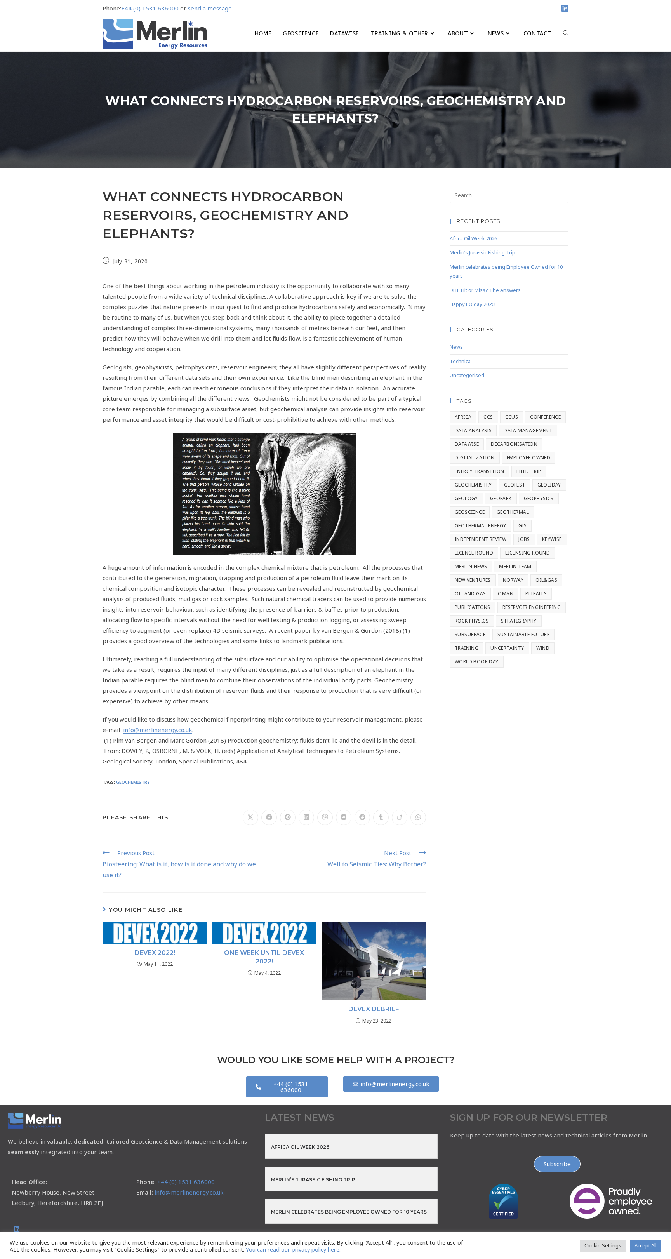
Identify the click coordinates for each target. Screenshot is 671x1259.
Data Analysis (473, 430)
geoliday (549, 485)
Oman (505, 593)
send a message (210, 8)
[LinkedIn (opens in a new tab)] (563, 8)
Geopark (501, 498)
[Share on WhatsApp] (418, 817)
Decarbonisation (514, 444)
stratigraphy (519, 620)
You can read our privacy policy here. (293, 1249)
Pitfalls (536, 593)
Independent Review (480, 539)
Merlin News (471, 566)
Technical (461, 361)
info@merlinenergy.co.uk (157, 730)
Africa (463, 417)
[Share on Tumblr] (381, 817)
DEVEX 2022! (154, 952)
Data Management (528, 430)
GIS (522, 525)
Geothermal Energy (480, 525)
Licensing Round (527, 553)
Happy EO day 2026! (472, 304)
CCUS (511, 417)
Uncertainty (507, 648)
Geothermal (513, 512)
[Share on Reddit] (362, 817)
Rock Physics (472, 620)
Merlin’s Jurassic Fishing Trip (482, 252)
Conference (545, 417)
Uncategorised (467, 375)
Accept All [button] (645, 1245)
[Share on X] (250, 817)
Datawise (467, 444)
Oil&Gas (546, 580)
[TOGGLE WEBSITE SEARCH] (565, 33)
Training (466, 648)
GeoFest (514, 485)
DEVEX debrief (373, 1009)
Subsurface (470, 634)
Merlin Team (515, 566)
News (456, 346)
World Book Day (477, 661)
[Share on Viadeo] (399, 817)
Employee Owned (529, 457)
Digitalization (475, 457)
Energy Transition (479, 471)
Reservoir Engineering (531, 607)
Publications (472, 607)
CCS (488, 417)
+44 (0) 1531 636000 (150, 8)
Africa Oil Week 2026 (473, 238)
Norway (513, 580)
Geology (466, 498)
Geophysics (539, 498)
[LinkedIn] (16, 1229)
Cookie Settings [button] (602, 1245)
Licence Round (474, 553)
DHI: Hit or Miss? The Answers (485, 290)
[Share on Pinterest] (288, 817)
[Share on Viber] (325, 817)
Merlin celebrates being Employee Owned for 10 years (349, 1212)
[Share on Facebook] (269, 817)
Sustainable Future (523, 634)
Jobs (524, 539)
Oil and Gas (470, 593)
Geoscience (470, 512)
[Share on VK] (343, 817)
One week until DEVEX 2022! (264, 957)
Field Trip (528, 471)
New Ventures (473, 580)
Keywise (552, 539)
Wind (543, 648)
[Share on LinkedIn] (306, 817)
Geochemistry (133, 782)
